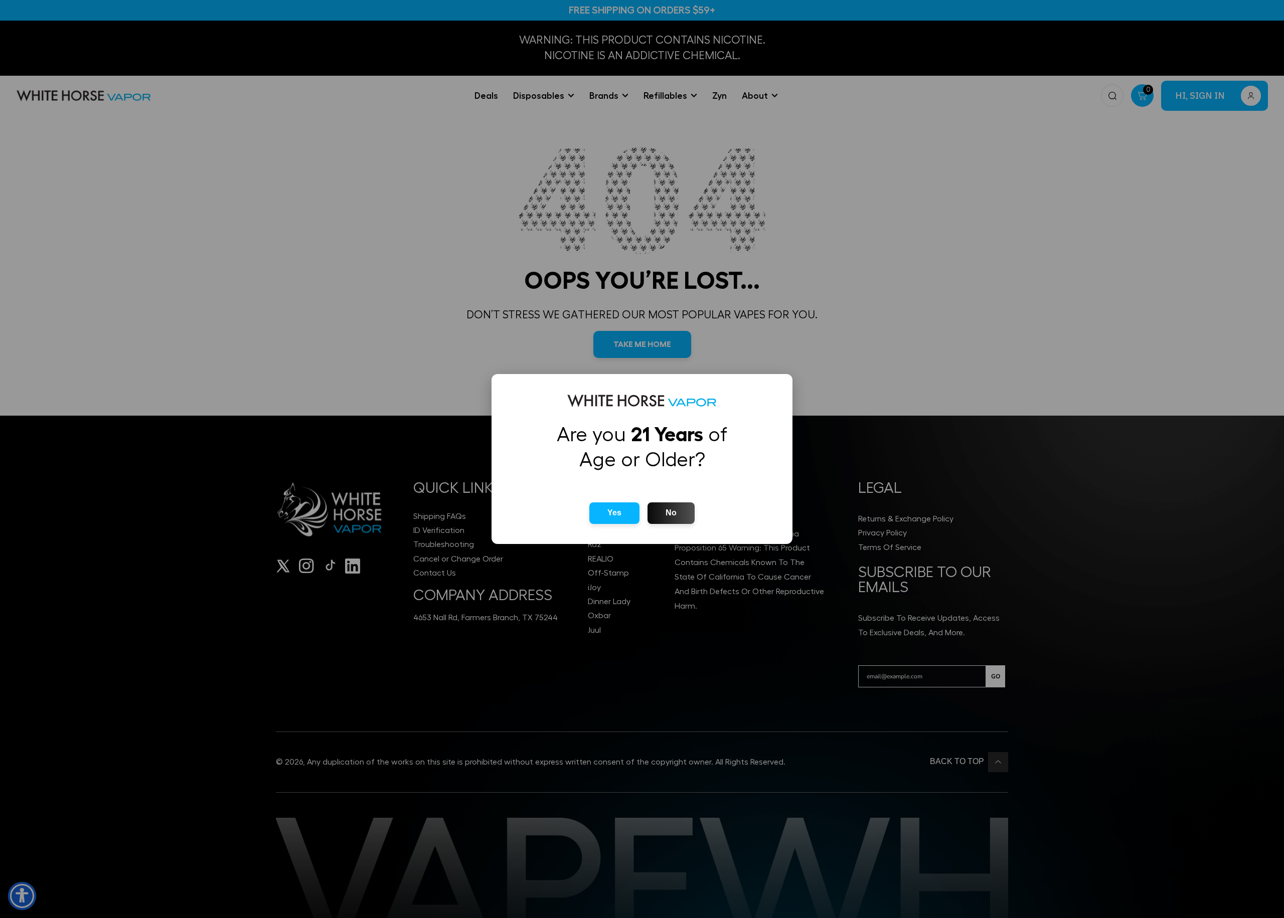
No (671, 512)
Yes (614, 512)
